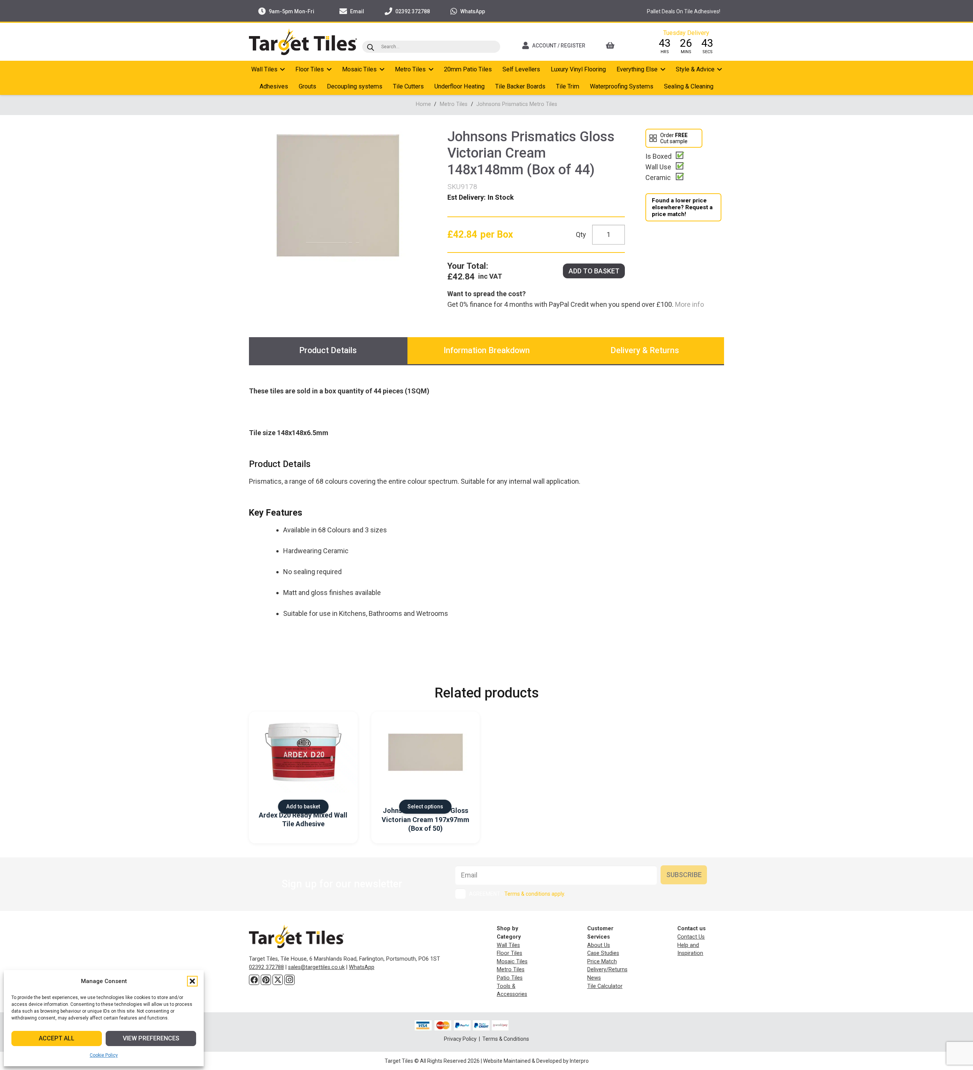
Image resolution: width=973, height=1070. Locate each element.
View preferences (151, 1038)
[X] (278, 980)
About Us (598, 945)
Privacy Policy (461, 1039)
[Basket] (620, 45)
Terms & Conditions (505, 1039)
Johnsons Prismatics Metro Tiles (516, 104)
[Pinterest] (266, 980)
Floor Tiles (509, 953)
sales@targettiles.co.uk (316, 967)
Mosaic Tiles (512, 961)
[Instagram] (289, 980)
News (594, 978)
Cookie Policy (104, 1055)
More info (688, 304)
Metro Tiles (453, 104)
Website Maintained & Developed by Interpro (536, 1061)
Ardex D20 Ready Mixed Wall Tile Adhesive (303, 819)
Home (423, 104)
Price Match (602, 961)
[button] (192, 981)
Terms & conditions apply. (534, 894)
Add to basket (594, 271)
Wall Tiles (508, 945)
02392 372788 (266, 967)
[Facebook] (254, 980)
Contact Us (691, 937)
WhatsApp (361, 967)
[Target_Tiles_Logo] (303, 41)
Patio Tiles (510, 978)
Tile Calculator (605, 986)
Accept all (56, 1038)
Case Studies (603, 953)
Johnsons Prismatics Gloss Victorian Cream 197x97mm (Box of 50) (425, 819)
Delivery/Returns (607, 969)
